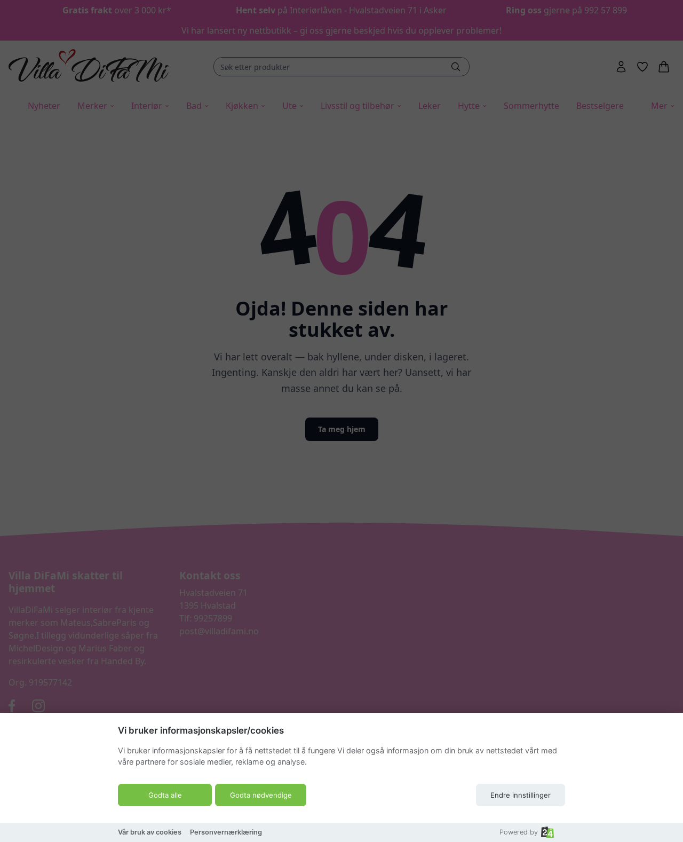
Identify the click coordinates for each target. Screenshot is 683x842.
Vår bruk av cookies (149, 832)
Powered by (518, 832)
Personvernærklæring (226, 832)
